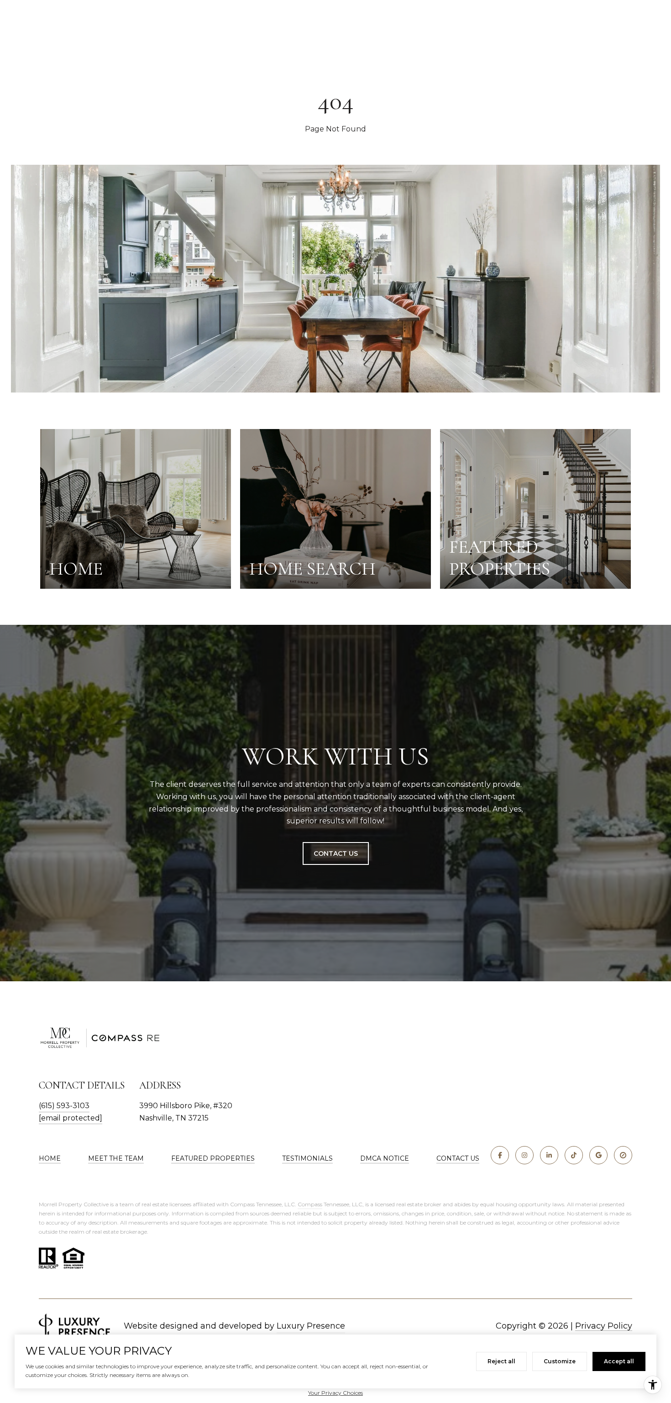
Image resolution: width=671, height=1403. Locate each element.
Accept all (619, 1361)
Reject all (501, 1361)
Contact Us (336, 853)
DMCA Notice (384, 1158)
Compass (310, 1204)
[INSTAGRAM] (524, 1155)
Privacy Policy (603, 1326)
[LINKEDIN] (549, 1155)
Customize (560, 1361)
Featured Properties (213, 1158)
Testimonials (307, 1158)
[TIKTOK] (574, 1155)
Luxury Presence (311, 1326)
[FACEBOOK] (500, 1155)
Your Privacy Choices (335, 1392)
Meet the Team (116, 1158)
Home (50, 1158)
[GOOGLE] (598, 1155)
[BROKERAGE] (623, 1155)
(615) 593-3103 (64, 1105)
